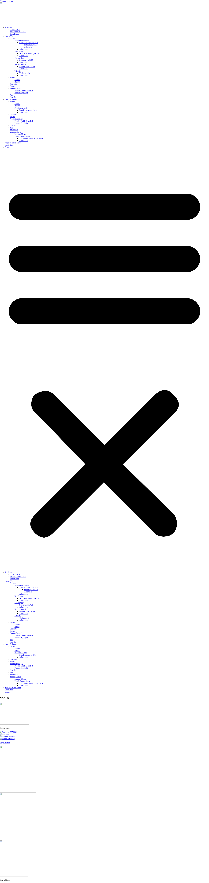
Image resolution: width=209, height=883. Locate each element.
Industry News (15, 132)
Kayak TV (9, 36)
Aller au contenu (6, 1)
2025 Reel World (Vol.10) (29, 53)
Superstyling (19, 58)
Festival (17, 80)
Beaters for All (20, 64)
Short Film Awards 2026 (28, 43)
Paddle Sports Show (22, 136)
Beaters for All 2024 (27, 67)
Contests (13, 38)
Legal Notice (5, 743)
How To (13, 97)
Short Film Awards (22, 40)
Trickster (18, 71)
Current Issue (15, 30)
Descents (13, 84)
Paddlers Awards (21, 108)
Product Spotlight (16, 88)
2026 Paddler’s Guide (18, 32)
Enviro (12, 86)
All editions (23, 49)
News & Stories (11, 99)
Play (11, 95)
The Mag (8, 27)
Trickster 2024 (24, 73)
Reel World (19, 51)
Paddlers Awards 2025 (28, 110)
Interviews (14, 130)
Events (12, 77)
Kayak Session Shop (13, 143)
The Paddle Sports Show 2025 (31, 138)
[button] (104, 359)
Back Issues (14, 34)
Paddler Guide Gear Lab (24, 91)
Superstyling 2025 (26, 60)
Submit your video (31, 45)
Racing (17, 82)
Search (7, 147)
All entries (28, 47)
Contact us (9, 145)
